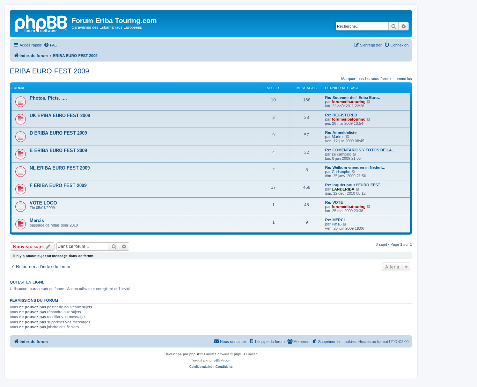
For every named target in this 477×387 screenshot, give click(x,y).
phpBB (194, 354)
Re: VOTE (334, 202)
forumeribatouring (349, 102)
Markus (338, 137)
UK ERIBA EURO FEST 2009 (60, 115)
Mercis (37, 220)
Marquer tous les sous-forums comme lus (376, 79)
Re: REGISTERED (341, 115)
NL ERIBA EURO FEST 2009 (60, 168)
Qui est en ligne (27, 282)
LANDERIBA (343, 189)
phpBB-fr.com (220, 360)
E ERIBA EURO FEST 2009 (58, 150)
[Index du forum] (42, 23)
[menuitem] (51, 45)
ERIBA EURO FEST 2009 (49, 71)
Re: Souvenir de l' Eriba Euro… (353, 97)
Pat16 (337, 224)
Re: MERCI (335, 220)
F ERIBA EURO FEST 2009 (58, 185)
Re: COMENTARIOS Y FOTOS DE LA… (360, 150)
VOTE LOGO (43, 203)
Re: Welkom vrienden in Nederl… (355, 167)
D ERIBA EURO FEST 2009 (58, 133)
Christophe (341, 172)
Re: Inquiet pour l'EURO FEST (352, 185)
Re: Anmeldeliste (341, 132)
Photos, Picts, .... (48, 98)
